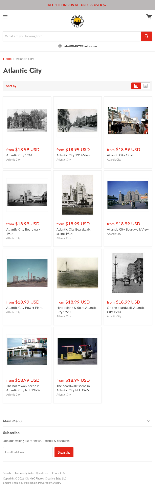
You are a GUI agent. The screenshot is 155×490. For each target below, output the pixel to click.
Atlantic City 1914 (19, 155)
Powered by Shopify (49, 482)
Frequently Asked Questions (31, 473)
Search (7, 473)
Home (7, 58)
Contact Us (58, 473)
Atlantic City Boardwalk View (128, 229)
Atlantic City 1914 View (73, 155)
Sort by (11, 86)
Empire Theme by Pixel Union (20, 482)
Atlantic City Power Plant (24, 307)
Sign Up (64, 452)
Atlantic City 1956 (120, 155)
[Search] (146, 36)
